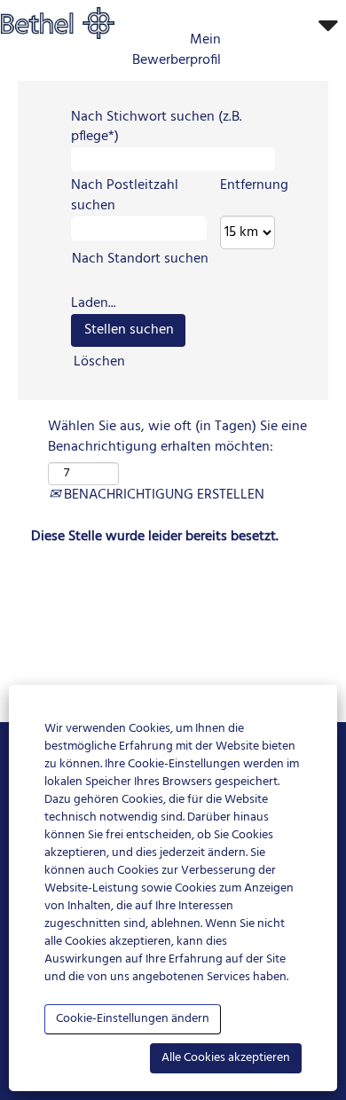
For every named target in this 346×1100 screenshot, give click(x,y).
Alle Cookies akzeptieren (225, 1058)
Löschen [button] (99, 362)
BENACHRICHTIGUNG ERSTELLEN (162, 495)
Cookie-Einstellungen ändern (132, 1019)
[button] (288, 26)
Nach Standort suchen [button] (140, 259)
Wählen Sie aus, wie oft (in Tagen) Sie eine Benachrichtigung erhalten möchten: (177, 437)
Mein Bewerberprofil (176, 50)
